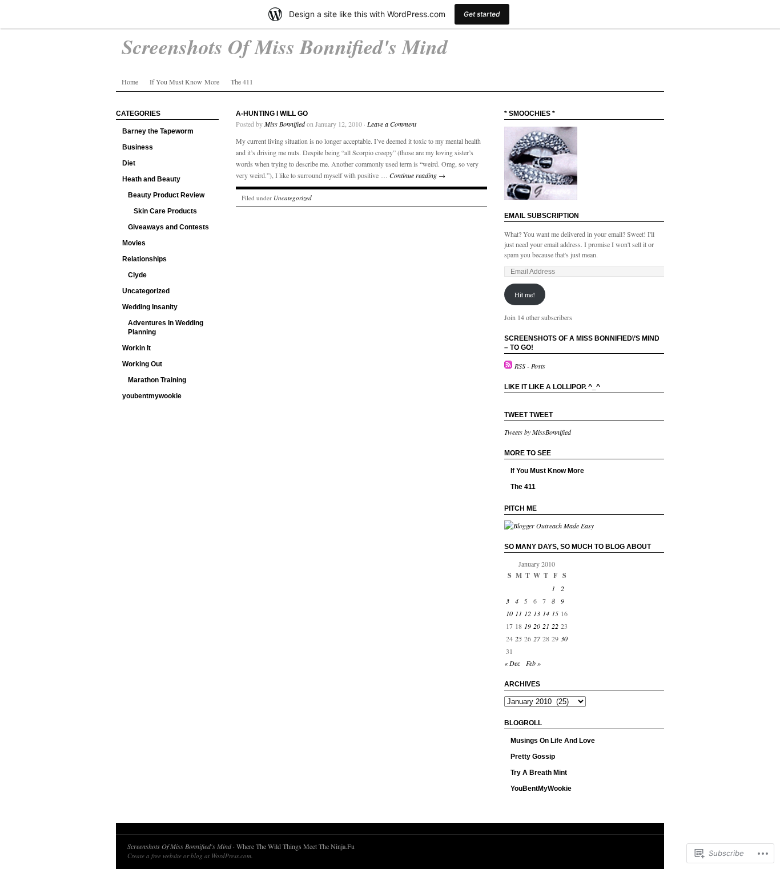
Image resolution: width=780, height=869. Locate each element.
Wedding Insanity (150, 307)
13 (536, 613)
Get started (482, 14)
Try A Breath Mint (538, 773)
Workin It (136, 348)
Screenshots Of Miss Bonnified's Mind (179, 846)
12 (527, 613)
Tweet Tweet (528, 415)
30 (564, 638)
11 (518, 613)
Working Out (142, 364)
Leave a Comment (391, 123)
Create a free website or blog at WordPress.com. (190, 855)
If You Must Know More (184, 81)
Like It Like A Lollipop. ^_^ (552, 387)
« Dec (512, 663)
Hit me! (524, 294)
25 (518, 638)
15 (555, 613)
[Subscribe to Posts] (508, 365)
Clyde (137, 275)
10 (509, 613)
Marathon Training (157, 380)
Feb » (533, 663)
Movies (134, 243)
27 (536, 638)
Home (130, 81)
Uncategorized (146, 291)
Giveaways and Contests (168, 227)
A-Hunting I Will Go (272, 114)
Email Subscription (541, 216)
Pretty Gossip (532, 757)
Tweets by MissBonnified (537, 431)
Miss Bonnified (284, 123)
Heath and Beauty (151, 179)
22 (555, 625)
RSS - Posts (529, 365)
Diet (128, 163)
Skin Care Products (165, 211)
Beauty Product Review (166, 195)
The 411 (242, 81)
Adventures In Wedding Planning (165, 327)
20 (536, 625)
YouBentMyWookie (541, 789)
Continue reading (417, 175)
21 (545, 625)
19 (527, 625)
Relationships (144, 259)
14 (545, 613)
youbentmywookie (152, 396)
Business (137, 147)
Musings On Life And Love (552, 741)
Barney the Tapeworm (158, 131)
